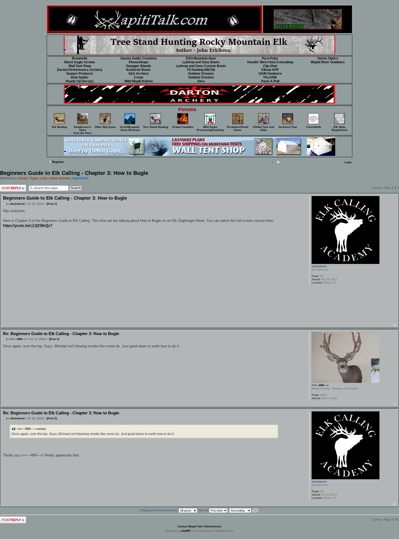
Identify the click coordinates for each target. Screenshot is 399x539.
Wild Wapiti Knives (138, 81)
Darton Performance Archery (79, 70)
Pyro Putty (270, 58)
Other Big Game (105, 126)
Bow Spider (79, 77)
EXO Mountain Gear (201, 58)
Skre (201, 81)
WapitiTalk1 (80, 178)
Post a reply (8, 186)
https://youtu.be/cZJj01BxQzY (28, 225)
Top (394, 324)
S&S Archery (138, 73)
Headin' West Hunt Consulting (270, 62)
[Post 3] (52, 418)
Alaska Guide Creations (138, 58)
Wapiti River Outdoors (328, 62)
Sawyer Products (79, 73)
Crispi (138, 77)
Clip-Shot (270, 66)
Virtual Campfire (183, 126)
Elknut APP (270, 70)
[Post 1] (52, 203)
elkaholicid (17, 203)
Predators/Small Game (237, 128)
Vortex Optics (327, 58)
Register (58, 161)
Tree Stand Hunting (155, 126)
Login (348, 162)
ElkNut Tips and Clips (263, 128)
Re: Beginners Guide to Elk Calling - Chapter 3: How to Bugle (61, 333)
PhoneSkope (138, 62)
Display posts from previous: (159, 510)
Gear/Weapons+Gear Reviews (129, 128)
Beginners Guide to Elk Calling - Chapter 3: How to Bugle (74, 173)
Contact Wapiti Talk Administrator (199, 526)
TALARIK (270, 77)
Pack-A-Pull (270, 81)
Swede (23, 178)
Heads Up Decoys (80, 81)
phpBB (185, 530)
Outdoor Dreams (201, 73)
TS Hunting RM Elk (201, 70)
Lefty (43, 178)
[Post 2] (54, 339)
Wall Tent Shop (79, 66)
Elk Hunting (59, 126)
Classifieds (313, 126)
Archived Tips (287, 126)
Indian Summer (60, 178)
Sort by (204, 510)
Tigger (34, 178)
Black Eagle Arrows (79, 62)
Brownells (79, 58)
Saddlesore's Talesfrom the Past (82, 129)
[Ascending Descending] (244, 510)
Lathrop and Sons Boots (201, 62)
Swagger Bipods (138, 66)
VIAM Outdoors (270, 73)
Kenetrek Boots (138, 70)
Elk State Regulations (339, 128)
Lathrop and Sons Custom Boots (201, 66)
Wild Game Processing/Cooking (210, 128)
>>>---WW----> (18, 339)
